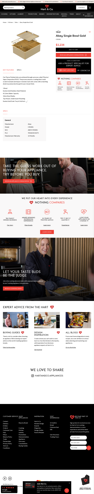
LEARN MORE (47, 232)
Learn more (46, 225)
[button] (86, 55)
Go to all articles (71, 347)
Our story (10, 225)
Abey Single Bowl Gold (26, 22)
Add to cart (73, 50)
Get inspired (38, 349)
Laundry (21, 14)
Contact (81, 7)
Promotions (32, 14)
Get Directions (54, 434)
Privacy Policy (7, 443)
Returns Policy (7, 437)
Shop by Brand (23, 423)
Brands (41, 14)
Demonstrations (53, 14)
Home (4, 22)
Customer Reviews (6, 491)
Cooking (4, 14)
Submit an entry (64, 1)
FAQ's (5, 434)
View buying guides (9, 347)
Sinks (16, 22)
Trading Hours (54, 437)
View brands (28, 225)
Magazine (37, 428)
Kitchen (12, 14)
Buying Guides (23, 446)
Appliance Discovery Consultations (23, 441)
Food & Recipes (39, 432)
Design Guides (38, 430)
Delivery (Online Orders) (5, 426)
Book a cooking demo (13, 288)
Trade (71, 14)
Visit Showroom (89, 15)
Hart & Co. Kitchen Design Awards (39, 423)
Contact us (85, 70)
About (78, 14)
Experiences (65, 225)
